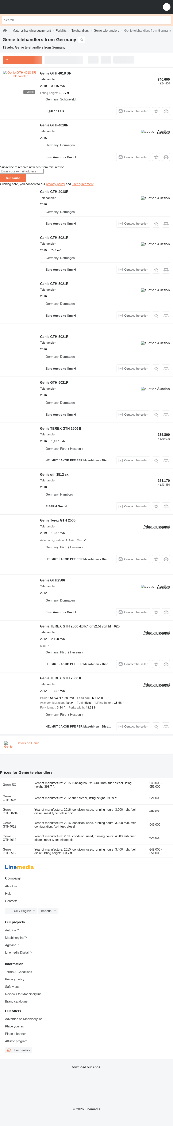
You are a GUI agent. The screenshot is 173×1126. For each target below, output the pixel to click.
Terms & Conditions (18, 972)
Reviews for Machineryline (23, 994)
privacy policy (55, 184)
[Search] (167, 20)
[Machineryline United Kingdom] (29, 7)
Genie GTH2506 (52, 580)
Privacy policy (14, 979)
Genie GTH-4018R (54, 125)
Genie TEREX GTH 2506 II (60, 428)
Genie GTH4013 (9, 837)
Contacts (11, 901)
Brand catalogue (16, 1001)
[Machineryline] (5, 30)
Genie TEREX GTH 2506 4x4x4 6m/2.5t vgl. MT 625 (80, 626)
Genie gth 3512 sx (54, 474)
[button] (166, 7)
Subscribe (13, 178)
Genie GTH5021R (11, 811)
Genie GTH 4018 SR (56, 73)
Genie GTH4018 (9, 824)
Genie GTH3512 (9, 851)
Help (8, 893)
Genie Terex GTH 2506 (58, 520)
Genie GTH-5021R (54, 238)
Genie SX (9, 784)
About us (11, 886)
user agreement (82, 184)
